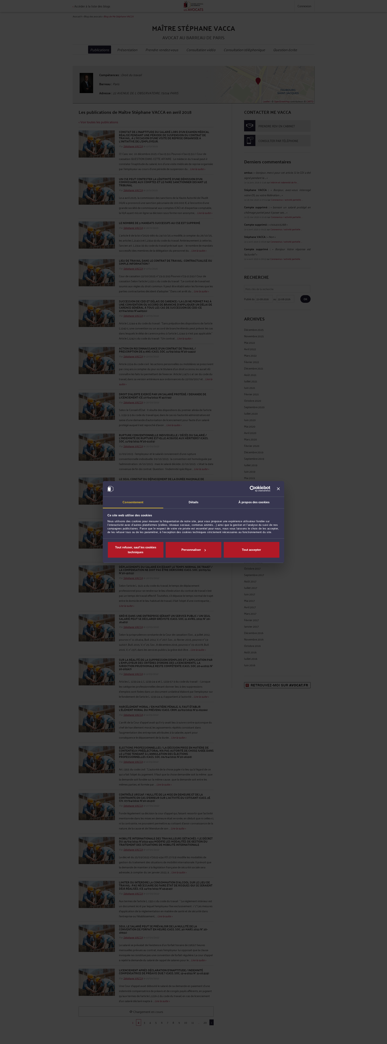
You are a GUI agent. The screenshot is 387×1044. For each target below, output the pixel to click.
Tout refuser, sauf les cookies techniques (135, 550)
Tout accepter (251, 549)
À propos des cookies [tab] (253, 502)
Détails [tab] (194, 502)
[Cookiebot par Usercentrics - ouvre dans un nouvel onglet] (252, 489)
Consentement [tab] (133, 502)
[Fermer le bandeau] (278, 489)
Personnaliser (191, 549)
